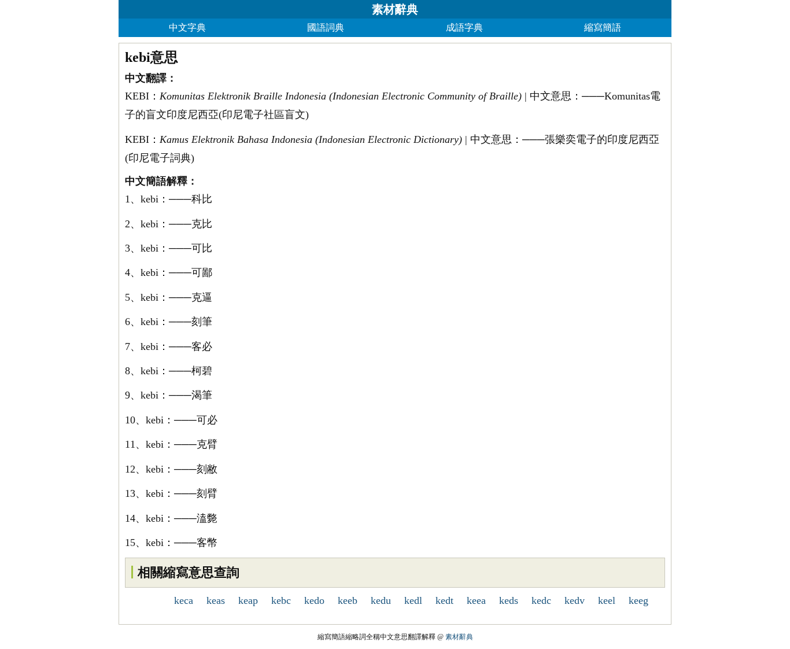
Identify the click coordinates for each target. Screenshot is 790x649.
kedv (574, 600)
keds (508, 600)
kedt (444, 600)
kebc (281, 600)
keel (606, 600)
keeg (638, 600)
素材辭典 (395, 9)
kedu (381, 600)
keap (248, 600)
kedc (541, 600)
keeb (347, 600)
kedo (314, 600)
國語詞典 (325, 27)
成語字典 (464, 27)
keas (215, 600)
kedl (413, 600)
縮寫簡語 (602, 27)
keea (476, 600)
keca (183, 600)
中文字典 (187, 27)
